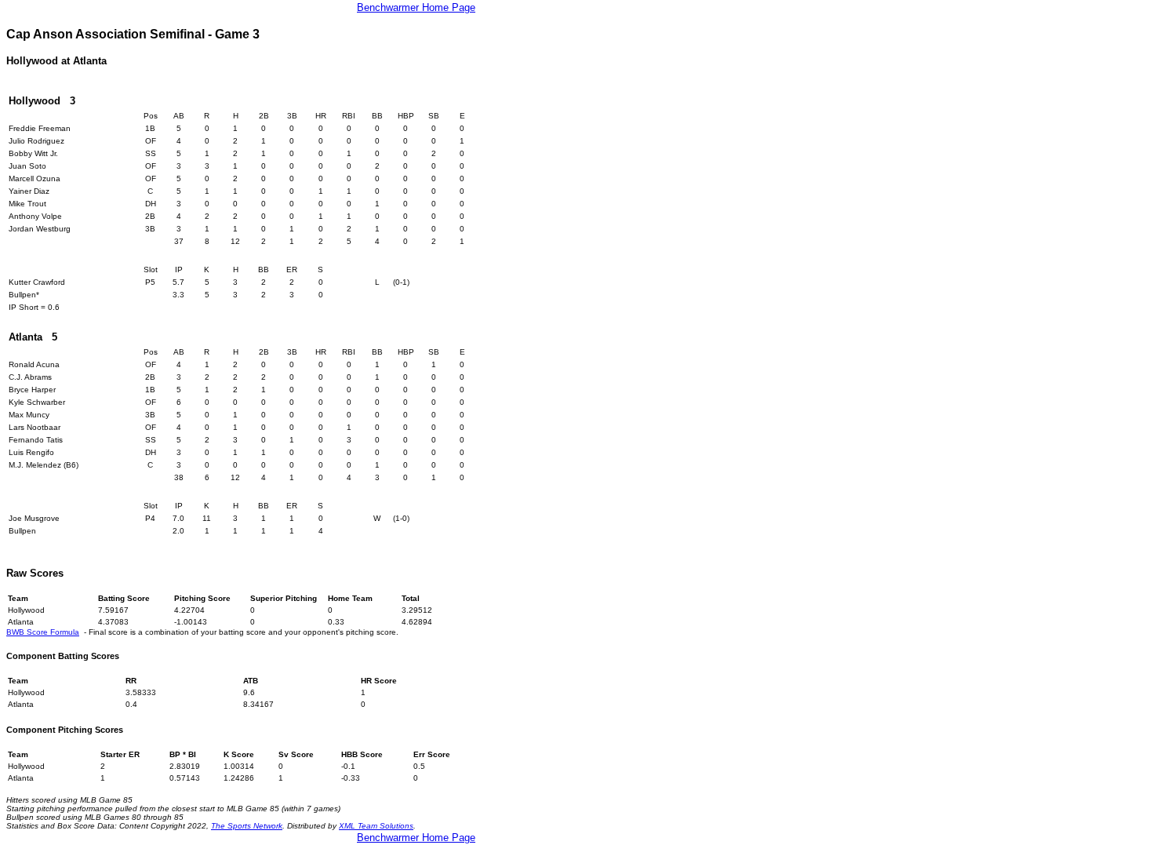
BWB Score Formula (42, 632)
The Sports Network (246, 825)
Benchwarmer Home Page (416, 7)
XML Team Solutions (376, 825)
